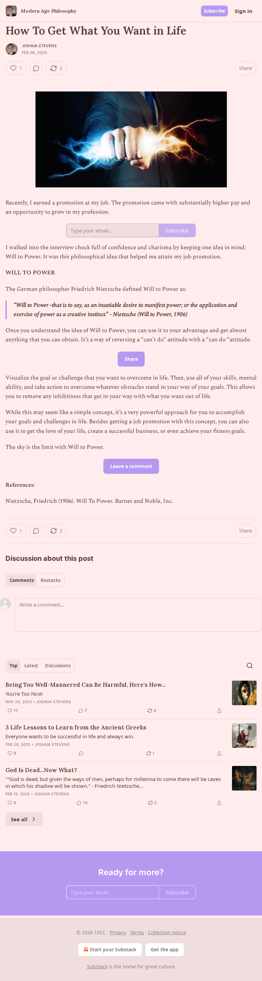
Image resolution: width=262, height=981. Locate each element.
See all (19, 819)
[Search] (250, 665)
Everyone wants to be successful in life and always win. (69, 736)
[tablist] (34, 580)
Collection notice (167, 932)
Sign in (243, 11)
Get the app (164, 949)
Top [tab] (13, 666)
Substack (97, 966)
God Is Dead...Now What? (41, 770)
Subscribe (214, 11)
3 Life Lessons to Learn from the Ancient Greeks (75, 727)
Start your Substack (113, 949)
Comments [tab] (22, 580)
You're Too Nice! (24, 693)
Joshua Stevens (39, 45)
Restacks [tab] (50, 580)
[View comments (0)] (36, 68)
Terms (137, 932)
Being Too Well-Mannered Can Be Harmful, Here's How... (85, 684)
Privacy (118, 932)
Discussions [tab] (58, 666)
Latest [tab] (31, 666)
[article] (131, 698)
